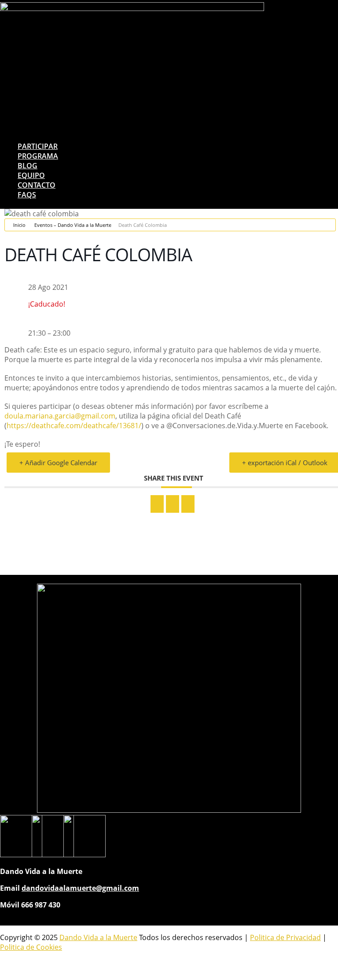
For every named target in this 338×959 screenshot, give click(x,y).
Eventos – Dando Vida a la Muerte (72, 225)
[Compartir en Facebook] (157, 504)
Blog (27, 165)
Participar (38, 146)
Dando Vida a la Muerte (98, 937)
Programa (38, 156)
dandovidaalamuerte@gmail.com (80, 888)
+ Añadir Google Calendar (58, 462)
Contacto (36, 185)
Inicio (19, 225)
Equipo (31, 175)
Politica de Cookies (31, 947)
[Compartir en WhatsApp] (172, 504)
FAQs (27, 195)
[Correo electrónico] (188, 504)
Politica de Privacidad (285, 937)
